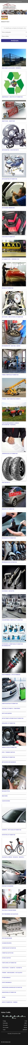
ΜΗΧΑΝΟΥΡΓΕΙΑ (6, 791)
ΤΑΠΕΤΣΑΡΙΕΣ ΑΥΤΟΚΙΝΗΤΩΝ (9, 962)
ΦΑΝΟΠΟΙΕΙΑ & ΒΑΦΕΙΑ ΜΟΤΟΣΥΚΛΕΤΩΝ (12, 987)
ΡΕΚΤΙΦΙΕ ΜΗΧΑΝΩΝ (7, 938)
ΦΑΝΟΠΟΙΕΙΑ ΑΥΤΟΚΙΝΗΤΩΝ (9, 992)
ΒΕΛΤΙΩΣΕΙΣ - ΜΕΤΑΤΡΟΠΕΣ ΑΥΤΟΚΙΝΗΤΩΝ (12, 317)
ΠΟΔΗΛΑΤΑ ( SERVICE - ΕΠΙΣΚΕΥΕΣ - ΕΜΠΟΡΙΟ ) (13, 857)
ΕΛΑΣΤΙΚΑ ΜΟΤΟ (6, 482)
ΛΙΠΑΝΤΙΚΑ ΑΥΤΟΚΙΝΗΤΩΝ (8, 757)
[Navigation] (25, 6)
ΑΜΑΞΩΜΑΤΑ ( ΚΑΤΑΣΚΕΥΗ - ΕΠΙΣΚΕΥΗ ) (11, 68)
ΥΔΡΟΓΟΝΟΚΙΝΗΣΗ (6, 982)
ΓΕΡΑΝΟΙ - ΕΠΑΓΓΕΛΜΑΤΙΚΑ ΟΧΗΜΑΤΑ (11, 399)
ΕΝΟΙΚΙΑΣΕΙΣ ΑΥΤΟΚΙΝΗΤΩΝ (9, 538)
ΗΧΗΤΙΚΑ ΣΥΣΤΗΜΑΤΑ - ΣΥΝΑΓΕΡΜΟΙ (11, 708)
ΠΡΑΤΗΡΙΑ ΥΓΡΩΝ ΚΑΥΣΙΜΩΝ (9, 910)
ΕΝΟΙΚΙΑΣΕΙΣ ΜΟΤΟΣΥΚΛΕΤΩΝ (9, 562)
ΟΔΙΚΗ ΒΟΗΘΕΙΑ (6, 801)
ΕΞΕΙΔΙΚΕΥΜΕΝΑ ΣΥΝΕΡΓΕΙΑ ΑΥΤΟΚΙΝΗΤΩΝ (12, 620)
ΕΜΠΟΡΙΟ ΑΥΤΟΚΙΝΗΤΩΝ (8, 509)
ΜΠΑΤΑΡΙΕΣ (5, 796)
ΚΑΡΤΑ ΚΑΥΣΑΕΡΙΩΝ (7, 713)
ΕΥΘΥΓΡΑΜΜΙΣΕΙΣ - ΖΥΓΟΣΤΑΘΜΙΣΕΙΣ (11, 674)
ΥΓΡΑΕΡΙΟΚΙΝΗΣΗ (6, 977)
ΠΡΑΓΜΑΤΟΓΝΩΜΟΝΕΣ (7, 886)
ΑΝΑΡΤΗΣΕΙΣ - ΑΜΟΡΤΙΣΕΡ (8, 121)
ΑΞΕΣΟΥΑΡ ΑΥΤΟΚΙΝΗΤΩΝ (8, 236)
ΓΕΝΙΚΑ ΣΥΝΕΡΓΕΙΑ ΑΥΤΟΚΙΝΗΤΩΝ (10, 374)
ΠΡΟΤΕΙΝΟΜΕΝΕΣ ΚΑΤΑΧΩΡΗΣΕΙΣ (10, 914)
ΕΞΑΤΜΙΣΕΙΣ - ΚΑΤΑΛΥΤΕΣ (8, 591)
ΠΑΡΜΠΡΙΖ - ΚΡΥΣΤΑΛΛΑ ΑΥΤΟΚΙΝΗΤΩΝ (11, 829)
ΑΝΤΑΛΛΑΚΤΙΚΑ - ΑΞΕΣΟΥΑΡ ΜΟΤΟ (10, 150)
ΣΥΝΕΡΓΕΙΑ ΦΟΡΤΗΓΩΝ (7, 953)
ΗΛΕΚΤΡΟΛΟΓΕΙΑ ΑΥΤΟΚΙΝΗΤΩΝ (10, 703)
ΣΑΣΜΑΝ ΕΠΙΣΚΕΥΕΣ (7, 943)
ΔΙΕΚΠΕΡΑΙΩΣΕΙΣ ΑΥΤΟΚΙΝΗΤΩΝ (9, 453)
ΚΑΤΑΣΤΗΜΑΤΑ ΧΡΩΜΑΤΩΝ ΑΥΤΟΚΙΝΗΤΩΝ (12, 718)
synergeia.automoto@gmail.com (14, 1)
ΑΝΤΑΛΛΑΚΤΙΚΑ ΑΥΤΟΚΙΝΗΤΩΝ (9, 179)
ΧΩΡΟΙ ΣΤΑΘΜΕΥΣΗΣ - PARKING (9, 1002)
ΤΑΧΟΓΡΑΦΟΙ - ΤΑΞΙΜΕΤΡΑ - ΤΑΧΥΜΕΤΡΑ (12, 967)
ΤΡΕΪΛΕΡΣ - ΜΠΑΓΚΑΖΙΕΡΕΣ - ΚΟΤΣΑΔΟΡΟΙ (12, 972)
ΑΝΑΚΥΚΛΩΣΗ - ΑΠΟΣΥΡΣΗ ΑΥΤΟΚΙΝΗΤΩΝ (12, 97)
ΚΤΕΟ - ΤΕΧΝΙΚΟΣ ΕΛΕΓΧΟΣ (8, 752)
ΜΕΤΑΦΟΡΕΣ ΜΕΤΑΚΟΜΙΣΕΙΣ (9, 762)
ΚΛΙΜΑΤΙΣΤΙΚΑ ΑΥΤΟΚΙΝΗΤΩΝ (9, 747)
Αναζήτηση (14, 40)
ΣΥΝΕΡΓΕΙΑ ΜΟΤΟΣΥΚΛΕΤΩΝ (9, 948)
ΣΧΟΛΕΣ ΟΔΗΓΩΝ (6, 958)
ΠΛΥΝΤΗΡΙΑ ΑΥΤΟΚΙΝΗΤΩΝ (8, 834)
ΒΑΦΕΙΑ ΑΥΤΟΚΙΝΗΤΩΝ (7, 288)
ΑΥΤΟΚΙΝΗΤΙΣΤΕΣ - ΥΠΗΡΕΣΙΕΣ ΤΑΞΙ (10, 259)
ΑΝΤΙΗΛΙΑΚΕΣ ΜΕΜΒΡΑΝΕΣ (8, 207)
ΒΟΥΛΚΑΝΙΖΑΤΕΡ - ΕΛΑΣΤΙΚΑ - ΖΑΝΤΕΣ (11, 346)
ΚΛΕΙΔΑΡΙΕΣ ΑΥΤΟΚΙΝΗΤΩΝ (8, 723)
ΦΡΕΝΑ (3, 997)
